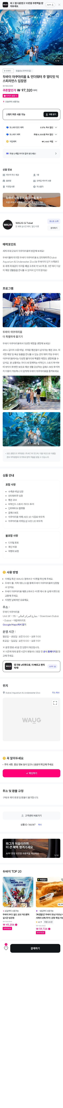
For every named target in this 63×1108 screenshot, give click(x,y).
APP (49, 5)
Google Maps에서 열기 (14, 624)
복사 (39, 824)
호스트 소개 (53, 221)
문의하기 (54, 228)
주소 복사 (55, 692)
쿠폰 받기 (52, 114)
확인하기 (33, 773)
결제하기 (35, 948)
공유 (50, 14)
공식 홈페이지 (49, 651)
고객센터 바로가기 (33, 815)
